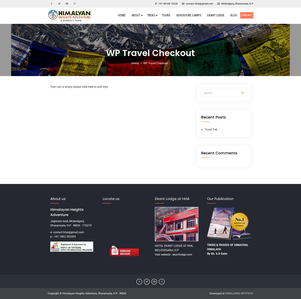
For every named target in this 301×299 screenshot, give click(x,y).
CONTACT (246, 15)
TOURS (166, 15)
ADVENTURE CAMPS (188, 15)
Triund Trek (210, 129)
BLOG (233, 15)
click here (88, 86)
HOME (122, 15)
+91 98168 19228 (168, 4)
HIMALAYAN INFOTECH (239, 293)
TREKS (151, 15)
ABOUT (136, 15)
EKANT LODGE (216, 15)
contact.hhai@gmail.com (199, 4)
